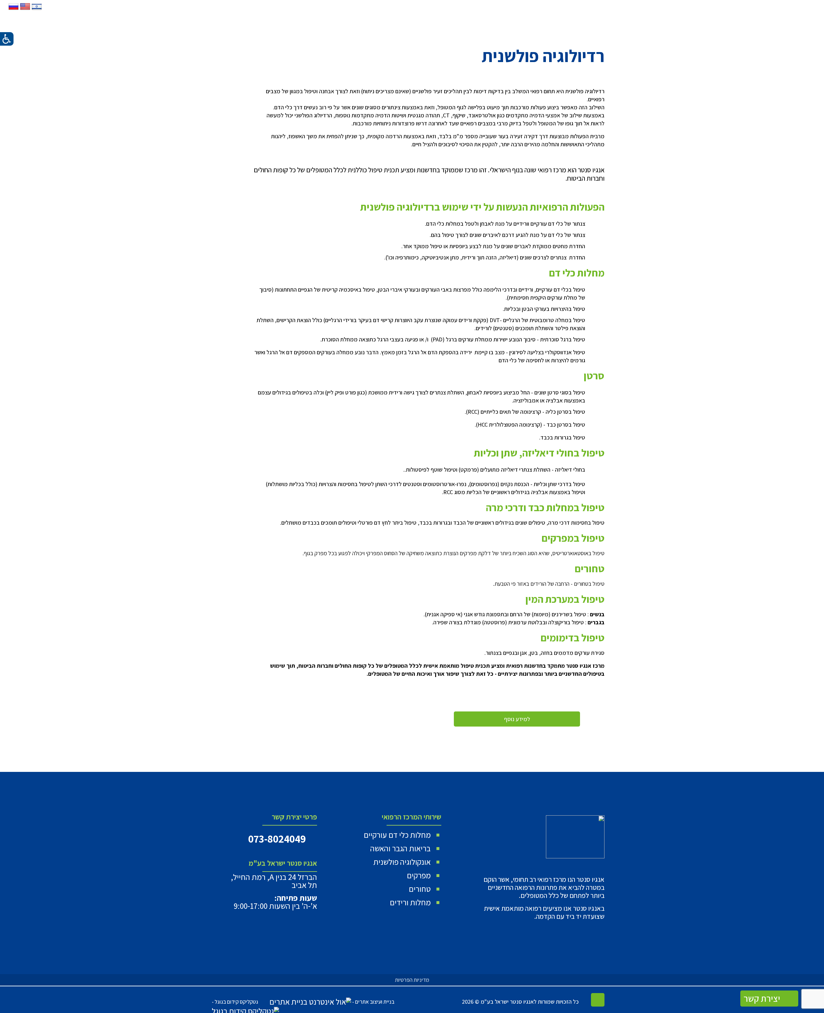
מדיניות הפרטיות (412, 979)
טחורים (420, 888)
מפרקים (419, 875)
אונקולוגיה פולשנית (402, 861)
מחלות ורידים (410, 902)
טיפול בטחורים (589, 583)
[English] (24, 9)
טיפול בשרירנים (569, 614)
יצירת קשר (763, 998)
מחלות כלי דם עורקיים (397, 834)
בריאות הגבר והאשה (400, 848)
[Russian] (13, 9)
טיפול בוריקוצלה (566, 622)
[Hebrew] (36, 9)
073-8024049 (277, 839)
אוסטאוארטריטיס (570, 553)
